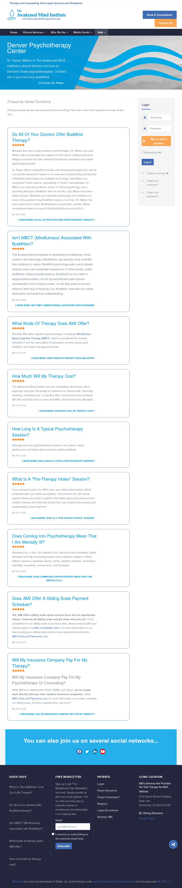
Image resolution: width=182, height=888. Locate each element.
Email (58, 820)
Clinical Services (33, 32)
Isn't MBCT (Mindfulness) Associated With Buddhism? (51, 240)
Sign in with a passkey (158, 141)
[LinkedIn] (95, 751)
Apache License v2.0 (104, 881)
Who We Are (58, 32)
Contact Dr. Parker (52, 83)
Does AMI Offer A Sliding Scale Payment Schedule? (50, 601)
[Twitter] (87, 751)
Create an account (157, 173)
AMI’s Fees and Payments (27, 698)
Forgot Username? (108, 797)
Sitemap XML (105, 817)
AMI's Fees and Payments (27, 636)
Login (100, 784)
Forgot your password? (153, 194)
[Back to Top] (173, 876)
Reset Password (107, 790)
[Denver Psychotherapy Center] (36, 14)
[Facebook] (79, 751)
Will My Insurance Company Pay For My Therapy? (49, 663)
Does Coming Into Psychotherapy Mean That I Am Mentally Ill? (54, 539)
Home (13, 32)
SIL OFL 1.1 (164, 881)
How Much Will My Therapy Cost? (44, 376)
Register (102, 803)
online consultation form (46, 627)
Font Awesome (126, 881)
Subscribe (64, 846)
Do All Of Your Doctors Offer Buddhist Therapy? (47, 137)
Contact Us (165, 23)
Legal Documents (108, 810)
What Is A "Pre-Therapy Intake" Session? (51, 479)
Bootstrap (18, 881)
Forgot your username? (153, 182)
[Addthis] (173, 844)
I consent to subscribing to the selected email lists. (72, 836)
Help (101, 32)
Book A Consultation (159, 15)
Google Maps (146, 818)
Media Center (82, 32)
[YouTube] (102, 751)
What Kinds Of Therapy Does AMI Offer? (50, 323)
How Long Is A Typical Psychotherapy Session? (47, 431)
